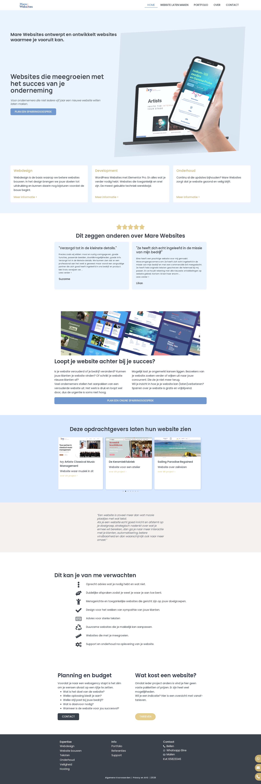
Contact (232, 5)
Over (217, 5)
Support (116, 755)
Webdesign (67, 746)
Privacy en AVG (140, 777)
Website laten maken (174, 5)
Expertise (66, 742)
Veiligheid (66, 764)
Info (113, 742)
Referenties (118, 751)
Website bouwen (71, 751)
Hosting (65, 769)
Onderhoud (67, 760)
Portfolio (201, 5)
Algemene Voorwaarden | (118, 777)
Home (151, 5)
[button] (123, 491)
